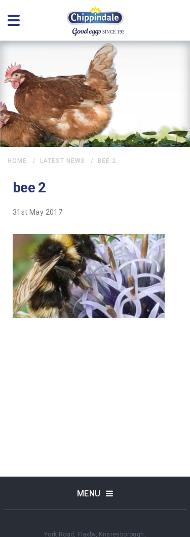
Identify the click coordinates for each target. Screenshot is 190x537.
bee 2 (107, 160)
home (17, 160)
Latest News (62, 160)
